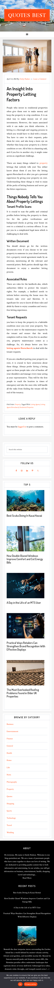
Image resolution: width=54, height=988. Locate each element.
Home (9, 760)
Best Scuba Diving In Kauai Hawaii (24, 515)
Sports (9, 811)
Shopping (10, 803)
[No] (51, 980)
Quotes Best (27, 15)
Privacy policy (30, 984)
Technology (11, 818)
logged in (22, 426)
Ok (20, 984)
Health (9, 753)
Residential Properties (26, 407)
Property (18, 404)
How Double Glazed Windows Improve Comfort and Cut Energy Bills (25, 559)
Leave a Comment (39, 79)
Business (10, 724)
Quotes (9, 796)
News (9, 774)
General (10, 746)
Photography (12, 782)
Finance (10, 738)
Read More (27, 878)
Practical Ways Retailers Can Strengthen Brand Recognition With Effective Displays (26, 646)
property (43, 163)
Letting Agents (35, 404)
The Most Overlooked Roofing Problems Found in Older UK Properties (23, 693)
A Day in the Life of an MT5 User (24, 602)
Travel (9, 825)
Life (8, 767)
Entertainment (12, 731)
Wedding (10, 832)
